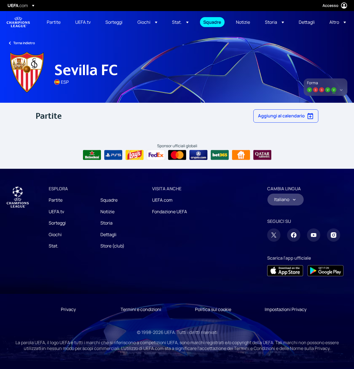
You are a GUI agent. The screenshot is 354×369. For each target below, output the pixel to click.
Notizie (107, 212)
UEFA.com (162, 200)
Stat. (53, 246)
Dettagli (108, 234)
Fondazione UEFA (169, 212)
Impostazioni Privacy (285, 309)
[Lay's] (135, 155)
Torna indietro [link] (24, 43)
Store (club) (112, 246)
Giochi (55, 234)
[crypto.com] (198, 155)
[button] (147, 22)
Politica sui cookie (213, 309)
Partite (56, 200)
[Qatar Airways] (262, 155)
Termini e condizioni (141, 309)
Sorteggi (57, 223)
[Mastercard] (177, 155)
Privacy (68, 309)
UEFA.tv (56, 212)
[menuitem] (54, 22)
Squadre (109, 200)
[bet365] (220, 155)
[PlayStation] (113, 155)
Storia (106, 223)
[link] (53, 22)
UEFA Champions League (18, 22)
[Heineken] (92, 155)
